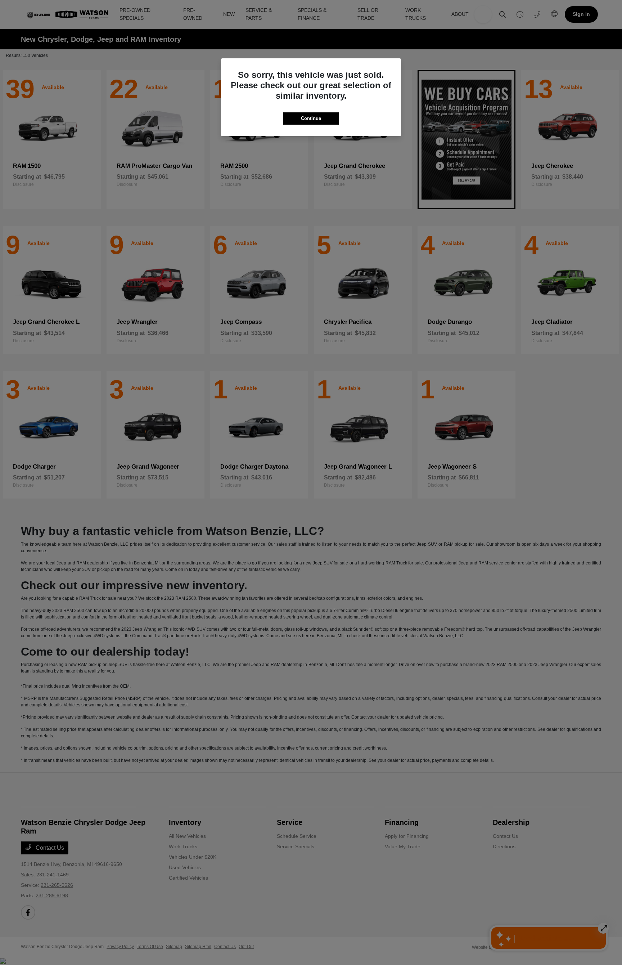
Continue (311, 118)
